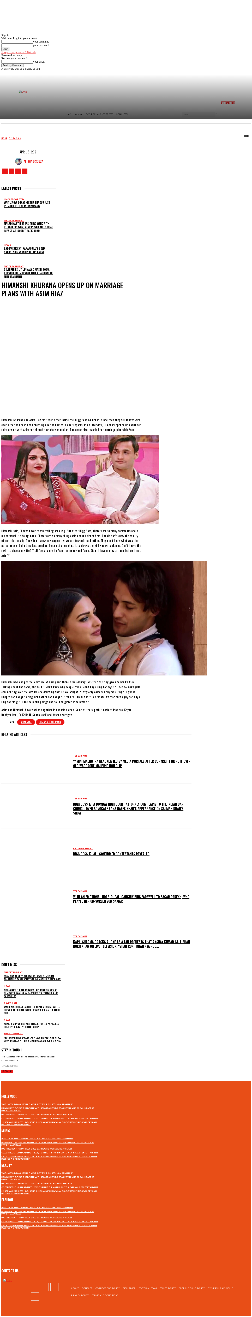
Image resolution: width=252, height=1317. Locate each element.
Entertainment (14, 220)
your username (41, 41)
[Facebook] (5, 171)
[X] (18, 171)
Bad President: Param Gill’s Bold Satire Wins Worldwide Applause (24, 250)
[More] (102, 404)
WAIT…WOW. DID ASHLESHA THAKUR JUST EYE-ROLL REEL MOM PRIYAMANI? (27, 204)
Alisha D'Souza (33, 161)
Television (15, 138)
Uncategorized (14, 199)
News (7, 245)
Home (4, 138)
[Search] (216, 114)
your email (39, 61)
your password (41, 45)
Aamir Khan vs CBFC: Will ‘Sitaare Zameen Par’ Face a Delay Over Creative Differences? (31, 1025)
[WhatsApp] (89, 404)
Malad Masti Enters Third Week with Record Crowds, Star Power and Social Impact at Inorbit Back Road (28, 227)
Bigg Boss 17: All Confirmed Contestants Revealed (111, 853)
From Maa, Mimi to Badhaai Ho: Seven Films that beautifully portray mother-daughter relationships (32, 977)
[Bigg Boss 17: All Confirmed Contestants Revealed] (35, 851)
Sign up (7, 1071)
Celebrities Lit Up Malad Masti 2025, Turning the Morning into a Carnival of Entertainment (28, 273)
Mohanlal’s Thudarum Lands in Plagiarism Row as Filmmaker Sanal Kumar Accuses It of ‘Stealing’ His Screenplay (31, 993)
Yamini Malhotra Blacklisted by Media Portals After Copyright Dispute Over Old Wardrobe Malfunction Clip (131, 763)
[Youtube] (24, 171)
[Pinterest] (79, 404)
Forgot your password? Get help (18, 52)
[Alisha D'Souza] (19, 161)
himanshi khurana (50, 722)
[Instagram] (11, 171)
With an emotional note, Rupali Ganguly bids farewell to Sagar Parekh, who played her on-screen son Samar (131, 899)
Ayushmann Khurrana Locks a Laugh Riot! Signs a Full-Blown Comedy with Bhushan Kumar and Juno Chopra (33, 1039)
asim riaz (26, 722)
